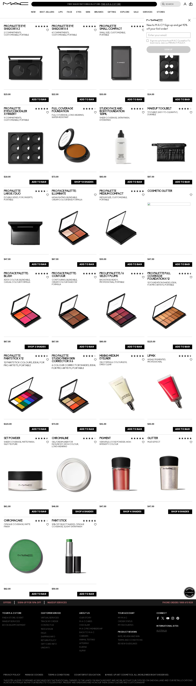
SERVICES (147, 12)
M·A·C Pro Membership (90, 629)
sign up (168, 50)
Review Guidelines (127, 644)
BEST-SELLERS (47, 12)
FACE (69, 12)
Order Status (125, 621)
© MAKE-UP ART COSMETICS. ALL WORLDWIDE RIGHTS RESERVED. (137, 675)
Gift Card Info (49, 644)
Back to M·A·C (86, 632)
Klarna (83, 647)
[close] (190, 19)
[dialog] (26, 27)
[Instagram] (172, 618)
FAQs (43, 633)
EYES (78, 12)
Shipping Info (48, 637)
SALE (136, 12)
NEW (33, 12)
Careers (83, 636)
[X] (162, 618)
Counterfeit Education (87, 675)
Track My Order (49, 621)
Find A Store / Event (12, 618)
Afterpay (84, 643)
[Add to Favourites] (47, 30)
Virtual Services (50, 618)
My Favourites (125, 625)
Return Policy (49, 640)
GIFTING (112, 12)
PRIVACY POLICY (177, 43)
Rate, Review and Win (128, 636)
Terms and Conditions (130, 640)
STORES (161, 12)
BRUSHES (98, 12)
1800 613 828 (47, 629)
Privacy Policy (12, 675)
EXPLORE (124, 12)
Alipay (82, 651)
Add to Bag (39, 99)
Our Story (85, 618)
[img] (25, 63)
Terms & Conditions (59, 675)
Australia (161, 631)
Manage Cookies (34, 675)
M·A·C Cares (85, 621)
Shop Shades (83, 182)
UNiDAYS (45, 648)
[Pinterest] (177, 618)
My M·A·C (122, 618)
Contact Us (47, 625)
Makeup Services (11, 621)
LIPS (60, 12)
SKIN (88, 12)
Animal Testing (87, 640)
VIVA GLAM (84, 625)
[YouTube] (167, 618)
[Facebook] (157, 618)
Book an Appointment (14, 625)
